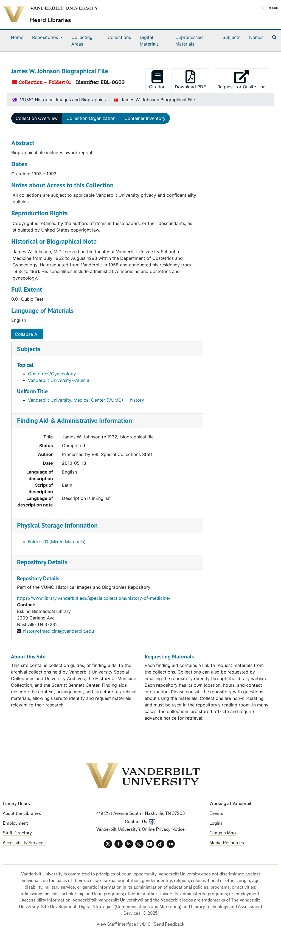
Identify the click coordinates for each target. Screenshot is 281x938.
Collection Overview (37, 118)
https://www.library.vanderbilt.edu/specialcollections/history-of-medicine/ (93, 598)
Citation (157, 86)
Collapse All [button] (27, 334)
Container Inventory (144, 118)
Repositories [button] (45, 37)
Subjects (231, 37)
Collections (119, 37)
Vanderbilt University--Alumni (58, 380)
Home (17, 37)
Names (256, 37)
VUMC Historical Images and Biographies (63, 99)
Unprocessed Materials (189, 41)
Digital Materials (149, 41)
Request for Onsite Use (243, 86)
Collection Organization (91, 118)
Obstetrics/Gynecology (52, 373)
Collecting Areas (81, 41)
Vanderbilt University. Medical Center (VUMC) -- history (86, 400)
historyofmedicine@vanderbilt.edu (58, 631)
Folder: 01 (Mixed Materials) (57, 541)
